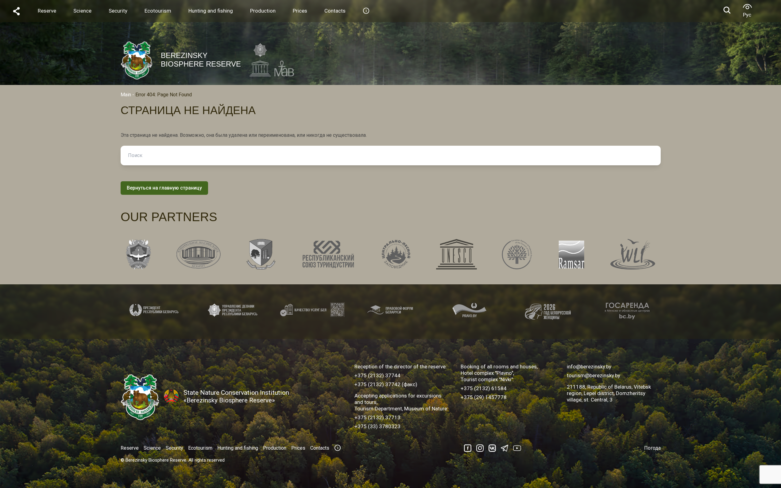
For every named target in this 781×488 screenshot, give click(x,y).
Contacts (319, 448)
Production (274, 448)
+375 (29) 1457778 (484, 397)
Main (126, 95)
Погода (652, 448)
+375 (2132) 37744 (377, 375)
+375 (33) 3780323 (377, 426)
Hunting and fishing (237, 448)
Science (152, 448)
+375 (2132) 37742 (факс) (385, 384)
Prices (298, 448)
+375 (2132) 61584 (484, 388)
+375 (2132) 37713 (377, 417)
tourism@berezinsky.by (593, 375)
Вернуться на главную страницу (164, 188)
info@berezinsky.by (589, 366)
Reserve (130, 448)
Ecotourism (200, 448)
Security (174, 448)
